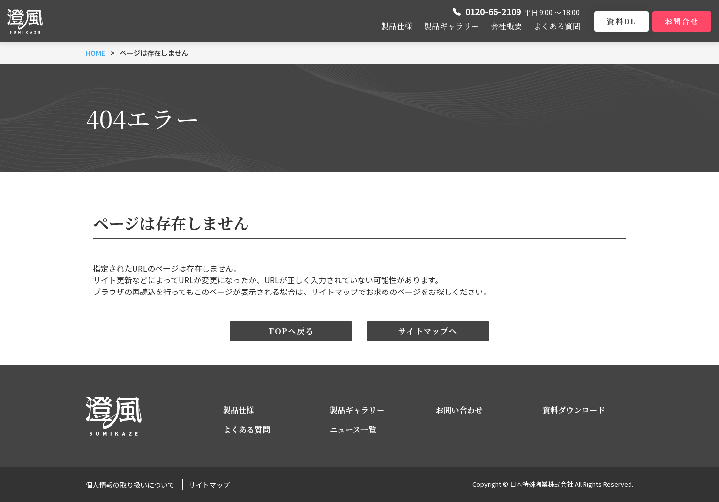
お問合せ (682, 21)
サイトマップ (209, 485)
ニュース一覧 (353, 429)
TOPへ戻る (291, 330)
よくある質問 (557, 26)
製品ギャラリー (451, 26)
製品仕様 (396, 26)
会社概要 (506, 26)
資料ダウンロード (573, 410)
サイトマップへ (427, 330)
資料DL (621, 21)
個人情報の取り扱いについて (130, 485)
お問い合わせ (459, 410)
